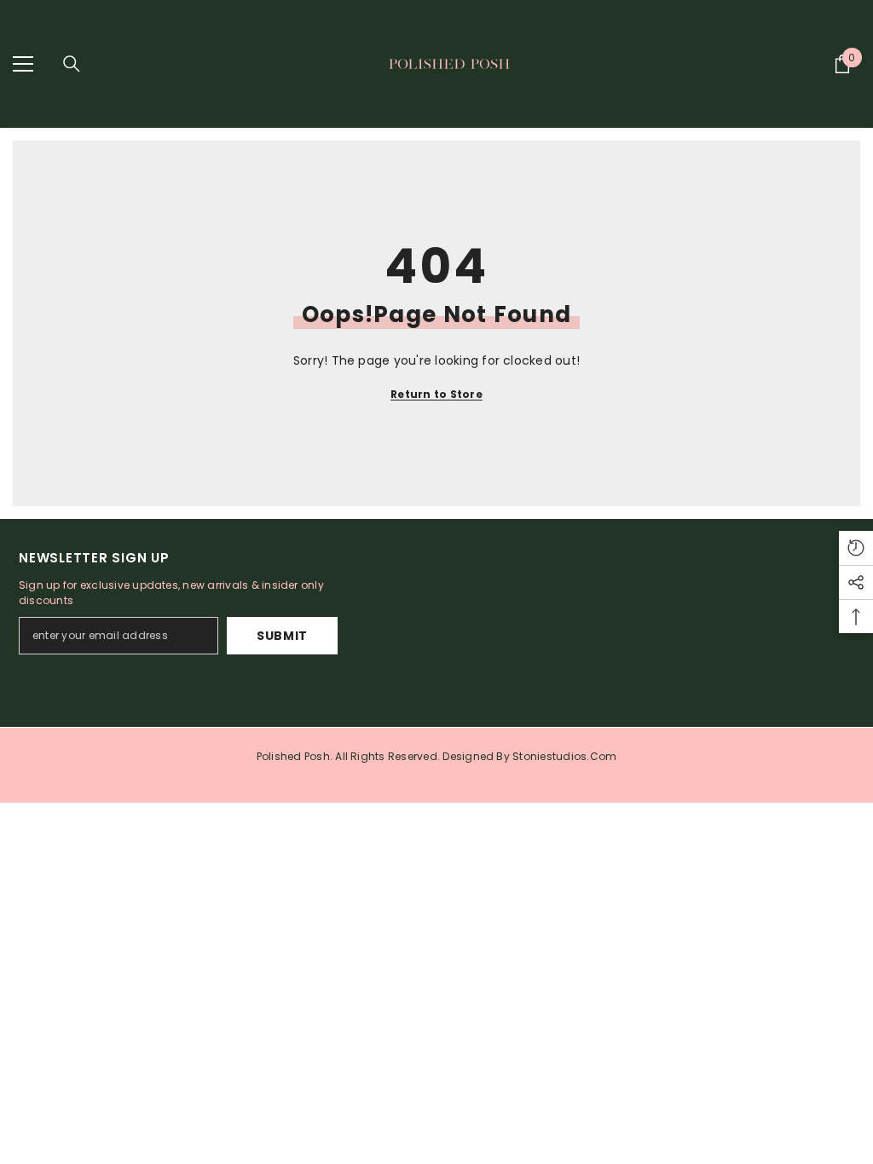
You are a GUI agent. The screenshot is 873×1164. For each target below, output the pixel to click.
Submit (282, 635)
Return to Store (436, 394)
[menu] (23, 64)
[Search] (71, 64)
